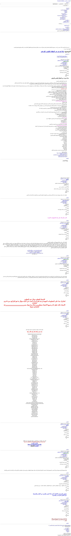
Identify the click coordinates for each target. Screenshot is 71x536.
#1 (62, 59)
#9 (62, 451)
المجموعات (63, 13)
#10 (62, 474)
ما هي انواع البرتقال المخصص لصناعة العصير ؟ (56, 525)
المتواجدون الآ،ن (62, 19)
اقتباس (67, 158)
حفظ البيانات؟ (65, 5)
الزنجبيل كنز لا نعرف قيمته (62, 155)
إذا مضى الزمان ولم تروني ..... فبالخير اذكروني (34, 250)
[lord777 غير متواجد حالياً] (65, 282)
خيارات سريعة (64, 16)
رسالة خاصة (65, 64)
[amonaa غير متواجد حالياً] (65, 178)
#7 (62, 312)
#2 (62, 177)
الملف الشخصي (64, 62)
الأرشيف (67, 530)
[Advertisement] (42, 39)
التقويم (66, 11)
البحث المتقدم (66, 25)
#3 (62, 199)
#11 (62, 499)
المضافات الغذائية (67, 525)
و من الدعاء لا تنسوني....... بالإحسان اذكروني (35, 251)
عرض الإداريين (62, 18)
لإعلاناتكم (67, 529)
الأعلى (68, 531)
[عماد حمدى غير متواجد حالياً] (64, 475)
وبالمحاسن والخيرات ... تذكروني (35, 252)
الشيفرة (36, 445)
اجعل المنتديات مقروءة (61, 15)
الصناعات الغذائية (66, 29)
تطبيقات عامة (64, 14)
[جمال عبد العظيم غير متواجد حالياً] (63, 60)
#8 (62, 423)
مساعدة (67, 2)
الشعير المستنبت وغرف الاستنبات (58, 154)
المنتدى (65, 12)
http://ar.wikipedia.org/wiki (34, 444)
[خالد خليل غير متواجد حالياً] (64, 223)
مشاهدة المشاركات (64, 63)
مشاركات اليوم (62, 17)
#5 (62, 257)
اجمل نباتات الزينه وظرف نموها (62, 152)
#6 (62, 281)
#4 (62, 222)
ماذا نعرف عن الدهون (63, 153)
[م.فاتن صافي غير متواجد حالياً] (64, 500)
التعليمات (65, 10)
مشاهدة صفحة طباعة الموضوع (62, 56)
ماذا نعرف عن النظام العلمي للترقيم (52, 51)
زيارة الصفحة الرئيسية (63, 65)
